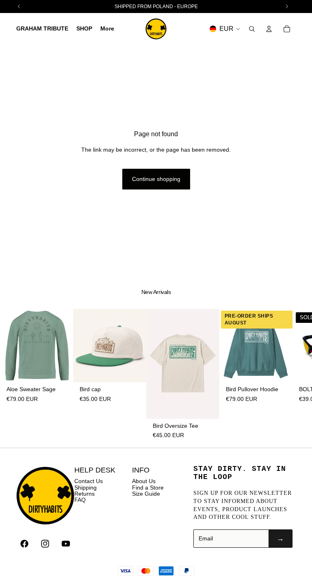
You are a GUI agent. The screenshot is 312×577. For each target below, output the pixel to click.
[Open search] (252, 29)
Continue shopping (156, 179)
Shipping (85, 487)
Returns (84, 493)
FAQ (80, 499)
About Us (144, 481)
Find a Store (148, 487)
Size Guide (146, 493)
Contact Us (88, 481)
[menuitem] (107, 29)
